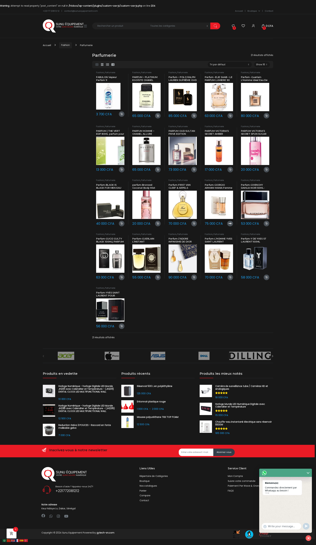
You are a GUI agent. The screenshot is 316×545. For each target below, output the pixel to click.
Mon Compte (235, 476)
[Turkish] (26, 540)
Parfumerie (110, 72)
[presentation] (272, 356)
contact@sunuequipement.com (81, 11)
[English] (13, 540)
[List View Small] (112, 64)
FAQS (231, 490)
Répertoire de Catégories (154, 476)
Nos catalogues (148, 485)
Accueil (239, 11)
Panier (143, 490)
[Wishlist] (243, 26)
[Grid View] (96, 64)
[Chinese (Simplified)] (9, 540)
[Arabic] (4, 540)
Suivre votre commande (241, 481)
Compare (145, 495)
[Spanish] (22, 540)
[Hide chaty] (308, 538)
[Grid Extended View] (102, 64)
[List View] (107, 64)
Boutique (252, 11)
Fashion (65, 45)
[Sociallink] (43, 516)
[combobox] (120, 26)
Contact (269, 11)
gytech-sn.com (105, 532)
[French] (17, 540)
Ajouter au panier (120, 114)
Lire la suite (230, 223)
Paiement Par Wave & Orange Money (249, 485)
